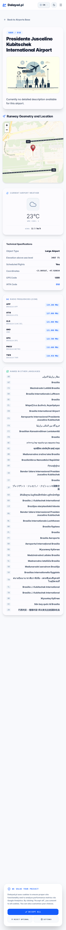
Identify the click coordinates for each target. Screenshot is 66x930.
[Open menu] (61, 5)
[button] (33, 148)
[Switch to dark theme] (54, 5)
